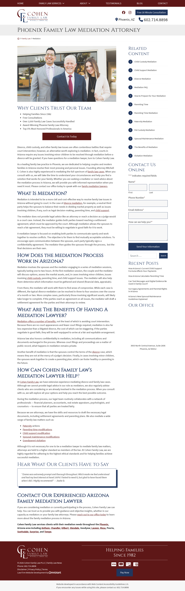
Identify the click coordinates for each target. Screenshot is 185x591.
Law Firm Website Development (31, 572)
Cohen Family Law (29, 381)
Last (151, 192)
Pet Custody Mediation (144, 130)
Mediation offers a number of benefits (36, 321)
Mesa (103, 528)
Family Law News (54, 562)
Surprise (34, 531)
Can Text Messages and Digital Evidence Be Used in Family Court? (147, 282)
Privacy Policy (34, 569)
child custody (34, 278)
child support (102, 210)
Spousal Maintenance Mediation (149, 138)
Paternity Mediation (143, 121)
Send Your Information (148, 246)
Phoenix (104, 524)
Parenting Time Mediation (146, 113)
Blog (140, 3)
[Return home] (18, 38)
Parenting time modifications (37, 429)
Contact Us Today (67, 136)
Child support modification (36, 433)
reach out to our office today (91, 514)
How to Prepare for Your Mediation (150, 95)
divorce (96, 351)
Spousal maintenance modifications (41, 436)
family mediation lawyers (94, 186)
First (130, 192)
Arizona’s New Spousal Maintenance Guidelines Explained (144, 297)
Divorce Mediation (142, 78)
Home (20, 3)
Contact (163, 3)
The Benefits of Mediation (146, 147)
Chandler (55, 528)
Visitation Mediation (143, 155)
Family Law (26, 38)
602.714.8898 (123, 587)
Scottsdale (22, 531)
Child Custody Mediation (145, 61)
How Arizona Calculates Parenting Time (146, 276)
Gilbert (65, 528)
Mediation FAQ (141, 87)
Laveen (95, 528)
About (83, 3)
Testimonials (113, 3)
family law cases (96, 171)
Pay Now (124, 572)
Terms (45, 569)
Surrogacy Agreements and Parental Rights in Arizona (147, 290)
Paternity (27, 425)
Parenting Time (141, 104)
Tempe (47, 531)
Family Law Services (50, 3)
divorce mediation (73, 203)
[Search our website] (143, 255)
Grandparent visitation (34, 440)
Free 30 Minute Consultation (151, 12)
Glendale (74, 528)
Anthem (45, 528)
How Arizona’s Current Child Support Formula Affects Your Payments (145, 269)
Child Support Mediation (145, 70)
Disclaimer (22, 569)
